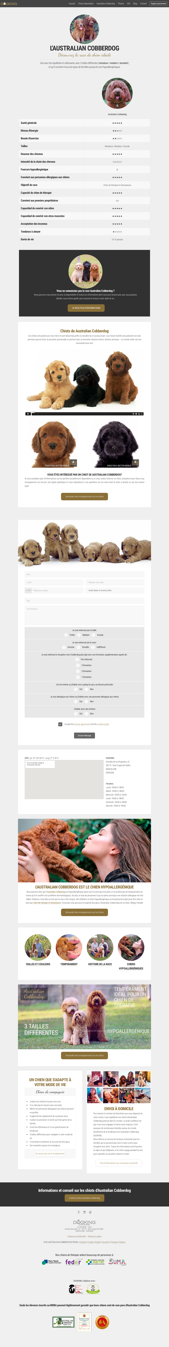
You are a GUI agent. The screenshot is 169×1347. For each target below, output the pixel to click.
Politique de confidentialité (77, 1236)
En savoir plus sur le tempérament (50, 1153)
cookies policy (103, 724)
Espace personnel (158, 3)
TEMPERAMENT (69, 964)
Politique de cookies (94, 1236)
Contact (143, 3)
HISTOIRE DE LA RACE (100, 964)
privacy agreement (82, 724)
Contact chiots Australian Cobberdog (84, 1198)
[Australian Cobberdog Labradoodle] (38, 960)
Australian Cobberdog (106, 3)
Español (83, 1242)
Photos (121, 3)
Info (128, 3)
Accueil (72, 3)
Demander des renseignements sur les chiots (85, 496)
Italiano (122, 1242)
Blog (135, 3)
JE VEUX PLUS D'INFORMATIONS (86, 308)
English (98, 1242)
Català (90, 1242)
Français (114, 1242)
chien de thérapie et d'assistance (47, 902)
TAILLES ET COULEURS (38, 964)
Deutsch (105, 1242)
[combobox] (28, 590)
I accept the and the (86, 724)
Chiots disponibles (85, 3)
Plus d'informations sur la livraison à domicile (119, 1163)
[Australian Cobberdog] (51, 1265)
